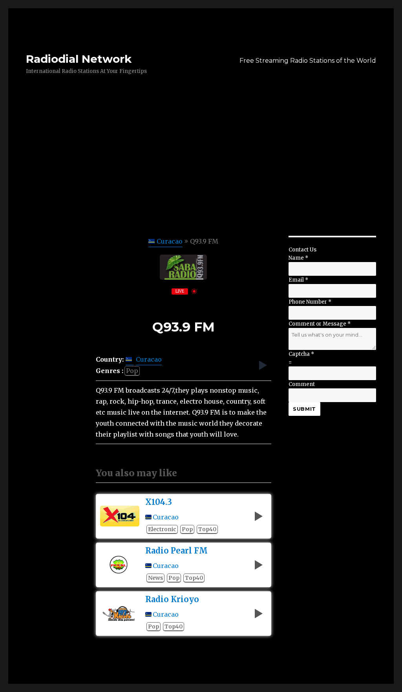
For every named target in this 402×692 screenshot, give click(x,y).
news (155, 577)
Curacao (170, 241)
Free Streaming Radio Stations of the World (307, 60)
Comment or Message (320, 324)
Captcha (301, 354)
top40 (207, 529)
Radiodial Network (79, 59)
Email (298, 280)
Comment (302, 384)
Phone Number (310, 302)
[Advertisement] (202, 178)
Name (298, 258)
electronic (162, 529)
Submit (304, 409)
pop (132, 371)
